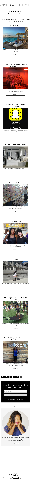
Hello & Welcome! (15, 26)
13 (21, 376)
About (15, 259)
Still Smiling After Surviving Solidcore (15, 339)
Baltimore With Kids (15, 183)
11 (14, 376)
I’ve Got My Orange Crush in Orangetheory (15, 65)
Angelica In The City (15, 5)
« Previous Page (5, 376)
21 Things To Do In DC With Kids (15, 298)
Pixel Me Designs (17, 478)
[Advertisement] (15, 458)
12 (17, 376)
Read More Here (15, 443)
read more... (15, 54)
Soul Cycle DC (15, 221)
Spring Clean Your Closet (15, 144)
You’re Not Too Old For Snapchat (15, 105)
